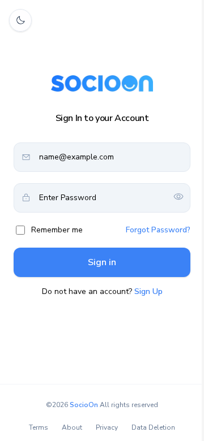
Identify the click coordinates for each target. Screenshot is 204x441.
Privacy (107, 427)
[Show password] (178, 197)
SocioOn (84, 404)
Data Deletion (153, 427)
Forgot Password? (158, 229)
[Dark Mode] (20, 20)
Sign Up (148, 291)
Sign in (102, 262)
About (72, 427)
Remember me (57, 229)
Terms (38, 427)
